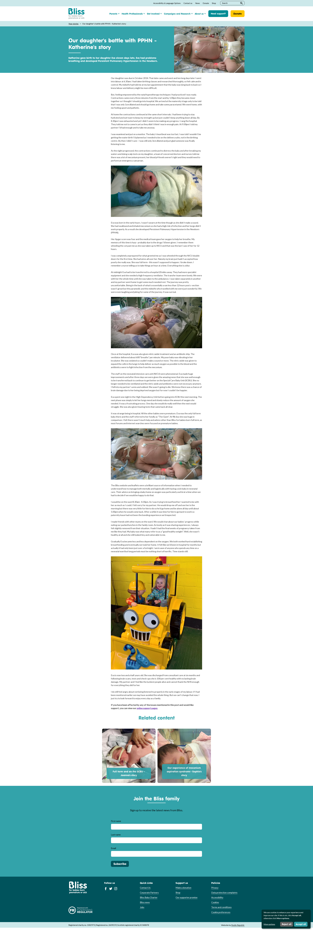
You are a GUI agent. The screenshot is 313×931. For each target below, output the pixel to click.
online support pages (147, 708)
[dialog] (286, 919)
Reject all (286, 924)
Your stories (73, 23)
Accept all (301, 924)
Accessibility (217, 897)
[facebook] (105, 888)
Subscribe (119, 864)
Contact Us (145, 888)
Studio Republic (238, 925)
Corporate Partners (149, 892)
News (197, 3)
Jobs (142, 907)
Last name (116, 834)
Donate (206, 3)
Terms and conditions (221, 907)
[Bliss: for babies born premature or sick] (76, 13)
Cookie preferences (220, 912)
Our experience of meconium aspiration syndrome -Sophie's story (184, 771)
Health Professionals (132, 13)
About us (199, 13)
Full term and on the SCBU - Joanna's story (129, 773)
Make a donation (183, 888)
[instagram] (115, 888)
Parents (113, 13)
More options (269, 924)
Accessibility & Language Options (167, 3)
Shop (214, 3)
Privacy (214, 888)
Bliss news (145, 902)
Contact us (188, 3)
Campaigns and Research (177, 13)
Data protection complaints (224, 892)
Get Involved (153, 13)
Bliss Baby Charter (148, 897)
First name (116, 821)
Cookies (215, 902)
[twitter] (110, 888)
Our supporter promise (186, 897)
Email (113, 848)
